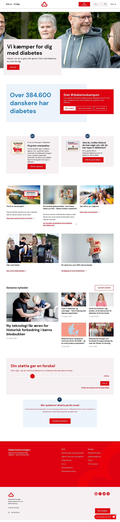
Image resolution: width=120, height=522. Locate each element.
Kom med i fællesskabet (15, 271)
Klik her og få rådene (93, 160)
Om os (63, 464)
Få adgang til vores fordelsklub (73, 271)
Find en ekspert (93, 464)
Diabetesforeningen (94, 453)
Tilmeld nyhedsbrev (60, 421)
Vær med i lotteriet (85, 108)
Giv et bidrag (100, 108)
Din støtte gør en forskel (33, 365)
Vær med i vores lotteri (88, 212)
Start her (13, 67)
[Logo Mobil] (44, 4)
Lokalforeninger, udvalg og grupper (72, 453)
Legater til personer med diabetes (72, 457)
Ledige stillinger (66, 460)
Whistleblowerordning (68, 471)
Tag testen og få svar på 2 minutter (19, 218)
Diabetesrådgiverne (94, 457)
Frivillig (17, 4)
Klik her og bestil (36, 166)
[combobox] (98, 4)
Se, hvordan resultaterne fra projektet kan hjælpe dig (57, 224)
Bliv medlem (84, 4)
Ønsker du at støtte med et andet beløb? (95, 388)
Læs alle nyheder (104, 288)
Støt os (9, 4)
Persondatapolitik (67, 468)
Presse (90, 460)
